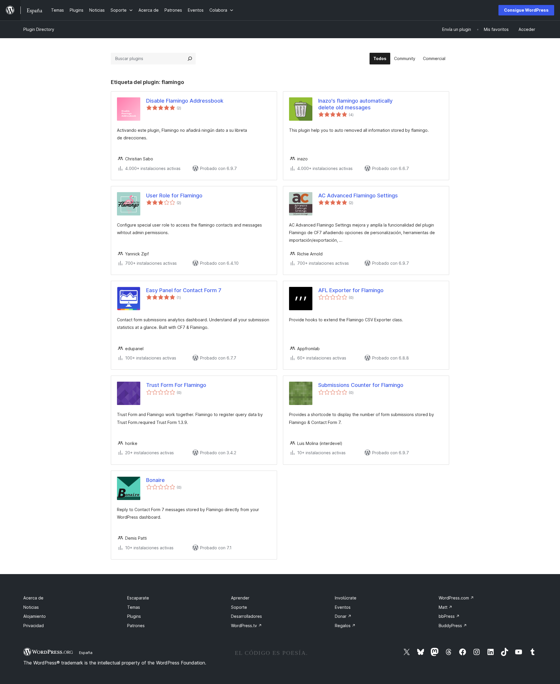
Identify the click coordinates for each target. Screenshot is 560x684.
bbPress (449, 616)
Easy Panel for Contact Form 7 (183, 290)
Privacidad (33, 625)
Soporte (239, 607)
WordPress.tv (246, 625)
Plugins (134, 616)
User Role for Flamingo (174, 195)
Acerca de (33, 597)
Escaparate (138, 597)
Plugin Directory (38, 29)
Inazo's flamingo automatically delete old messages (355, 104)
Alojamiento (34, 616)
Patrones (136, 625)
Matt (445, 607)
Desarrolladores (246, 616)
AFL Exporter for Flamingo (351, 290)
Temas (133, 607)
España (85, 652)
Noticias (31, 607)
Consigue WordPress (526, 10)
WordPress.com (456, 597)
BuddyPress (453, 625)
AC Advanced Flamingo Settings (358, 195)
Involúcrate (345, 597)
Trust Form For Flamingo (176, 385)
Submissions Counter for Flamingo (360, 385)
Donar (343, 616)
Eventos (343, 607)
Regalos (345, 625)
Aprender (240, 597)
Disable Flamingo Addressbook (184, 101)
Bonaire (155, 480)
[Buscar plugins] (190, 58)
